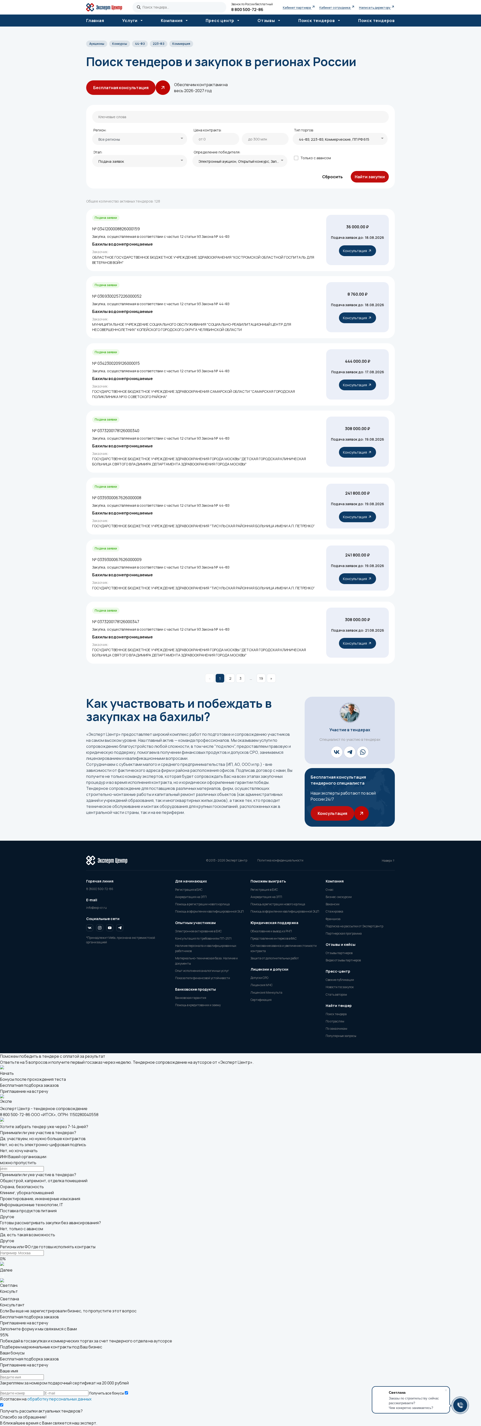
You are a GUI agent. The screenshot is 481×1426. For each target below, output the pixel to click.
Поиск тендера (336, 1014)
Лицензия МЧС (262, 985)
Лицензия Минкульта (266, 992)
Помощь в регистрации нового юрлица (202, 904)
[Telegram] (350, 752)
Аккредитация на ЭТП (191, 897)
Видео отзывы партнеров (343, 960)
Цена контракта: (208, 130)
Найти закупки (370, 177)
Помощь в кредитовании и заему (198, 1005)
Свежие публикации (340, 980)
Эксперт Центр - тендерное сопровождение (43, 1108)
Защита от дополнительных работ (275, 958)
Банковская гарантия (190, 998)
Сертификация (261, 1000)
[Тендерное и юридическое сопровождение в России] (107, 7)
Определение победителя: (217, 152)
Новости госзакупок (340, 987)
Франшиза (333, 919)
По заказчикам (336, 1028)
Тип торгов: (304, 130)
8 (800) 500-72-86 (99, 889)
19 (261, 678)
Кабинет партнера (297, 8)
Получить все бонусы (106, 1393)
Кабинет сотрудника (335, 8)
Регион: (99, 130)
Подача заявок (111, 161)
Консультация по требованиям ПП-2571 (203, 938)
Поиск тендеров (376, 20)
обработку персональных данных (59, 1399)
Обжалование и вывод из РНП (271, 931)
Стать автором (336, 994)
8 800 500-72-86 (247, 9)
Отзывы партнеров (339, 953)
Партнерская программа (344, 933)
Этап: (97, 152)
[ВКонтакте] (337, 752)
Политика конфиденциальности (280, 860)
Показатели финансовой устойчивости (202, 978)
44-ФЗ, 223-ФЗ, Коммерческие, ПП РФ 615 (334, 139)
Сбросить (332, 177)
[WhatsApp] (363, 752)
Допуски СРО (259, 978)
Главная (95, 20)
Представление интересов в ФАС (274, 938)
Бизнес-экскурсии (339, 897)
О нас (329, 889)
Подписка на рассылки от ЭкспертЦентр (354, 926)
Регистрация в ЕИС (188, 889)
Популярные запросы (341, 1036)
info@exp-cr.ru (96, 908)
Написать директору (375, 8)
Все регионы (109, 139)
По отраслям (335, 1021)
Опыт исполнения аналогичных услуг (202, 971)
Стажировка (334, 911)
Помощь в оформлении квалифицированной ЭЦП (209, 911)
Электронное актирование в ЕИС (198, 931)
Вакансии (332, 904)
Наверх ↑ (388, 860)
